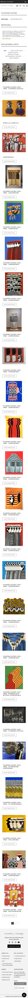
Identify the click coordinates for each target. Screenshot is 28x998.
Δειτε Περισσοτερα (9, 93)
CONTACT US (13, 946)
